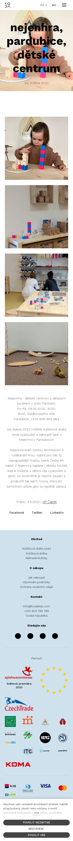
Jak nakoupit (36, 577)
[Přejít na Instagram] (30, 636)
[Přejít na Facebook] (18, 636)
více (36, 812)
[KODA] (7, 5)
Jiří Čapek (49, 502)
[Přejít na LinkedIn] (55, 636)
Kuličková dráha (36, 553)
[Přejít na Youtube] (43, 636)
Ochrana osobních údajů (36, 586)
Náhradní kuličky (36, 558)
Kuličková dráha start (36, 548)
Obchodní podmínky (36, 582)
